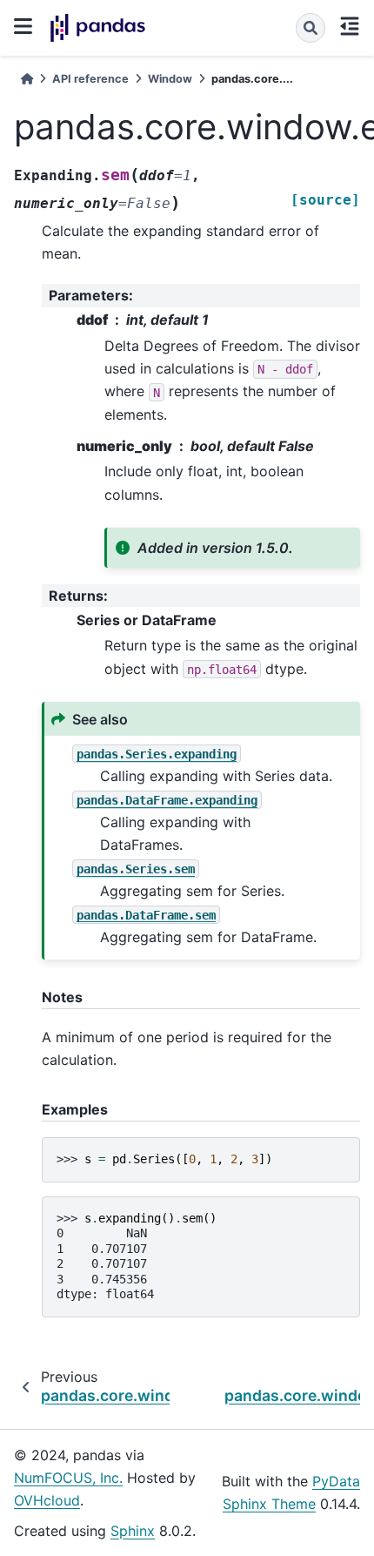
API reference (90, 78)
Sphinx (132, 1530)
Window (170, 78)
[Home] (27, 79)
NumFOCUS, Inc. (68, 1477)
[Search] (310, 28)
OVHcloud (47, 1500)
